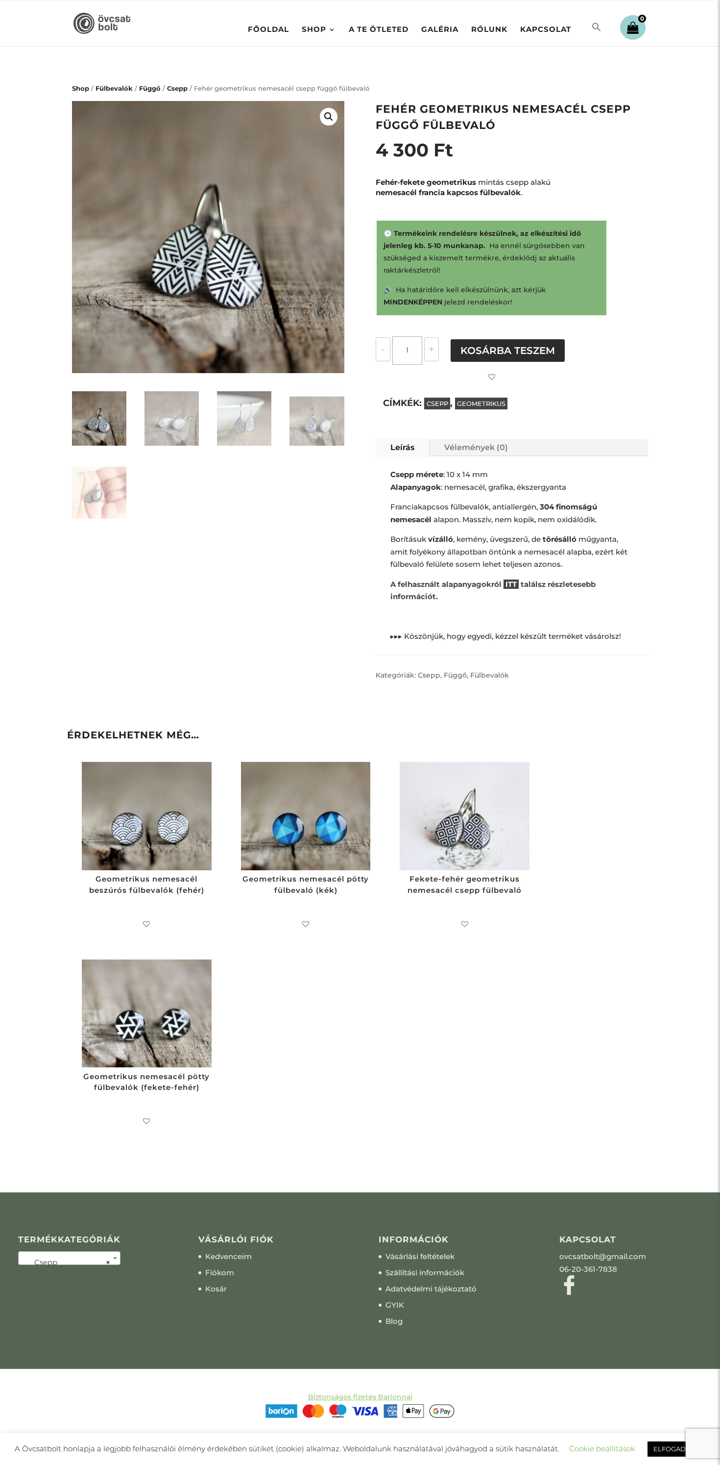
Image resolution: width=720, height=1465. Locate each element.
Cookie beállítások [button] (602, 1448)
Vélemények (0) (476, 447)
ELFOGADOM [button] (675, 1449)
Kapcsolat (545, 30)
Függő (150, 88)
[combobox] (69, 1258)
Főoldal (268, 30)
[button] (596, 27)
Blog (394, 1321)
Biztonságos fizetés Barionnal (360, 1396)
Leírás (402, 447)
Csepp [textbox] (66, 1262)
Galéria (439, 30)
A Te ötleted (378, 30)
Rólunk (489, 30)
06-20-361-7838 (588, 1269)
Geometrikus (481, 403)
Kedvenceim (228, 1256)
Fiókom (219, 1272)
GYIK (394, 1305)
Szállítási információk (424, 1272)
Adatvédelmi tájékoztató (431, 1288)
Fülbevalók (114, 88)
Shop (314, 30)
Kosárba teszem (507, 350)
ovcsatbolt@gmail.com (602, 1256)
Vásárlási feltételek (420, 1256)
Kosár (216, 1288)
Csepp (177, 88)
